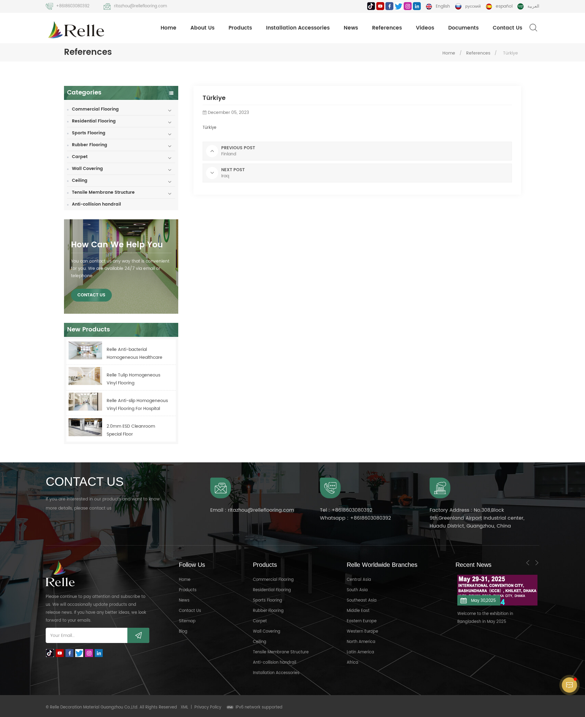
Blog (183, 631)
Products (240, 28)
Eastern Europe (362, 621)
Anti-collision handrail (96, 204)
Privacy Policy (207, 707)
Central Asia (359, 580)
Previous (527, 563)
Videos (425, 28)
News (351, 28)
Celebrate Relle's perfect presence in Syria (498, 607)
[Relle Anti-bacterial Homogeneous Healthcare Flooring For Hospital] (85, 350)
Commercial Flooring (95, 109)
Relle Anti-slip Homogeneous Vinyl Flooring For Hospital (137, 404)
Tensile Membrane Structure (103, 192)
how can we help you (117, 245)
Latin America (360, 652)
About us (202, 28)
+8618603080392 (73, 6)
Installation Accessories (298, 28)
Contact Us (507, 28)
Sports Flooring (88, 132)
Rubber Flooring (89, 144)
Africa (352, 662)
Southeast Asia (362, 600)
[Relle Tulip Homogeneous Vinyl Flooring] (85, 376)
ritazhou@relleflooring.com (140, 6)
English (443, 6)
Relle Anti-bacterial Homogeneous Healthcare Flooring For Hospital (134, 354)
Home (168, 28)
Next (536, 563)
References (387, 28)
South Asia (357, 590)
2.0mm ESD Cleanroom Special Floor (131, 430)
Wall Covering (87, 168)
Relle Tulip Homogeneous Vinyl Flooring (133, 379)
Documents (463, 28)
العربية (533, 6)
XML (184, 707)
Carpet (79, 156)
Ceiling (79, 180)
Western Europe (362, 631)
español (504, 6)
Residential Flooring (94, 121)
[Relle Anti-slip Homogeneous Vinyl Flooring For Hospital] (85, 402)
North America (361, 642)
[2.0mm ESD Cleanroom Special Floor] (85, 427)
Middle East (358, 611)
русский (473, 6)
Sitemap (187, 621)
